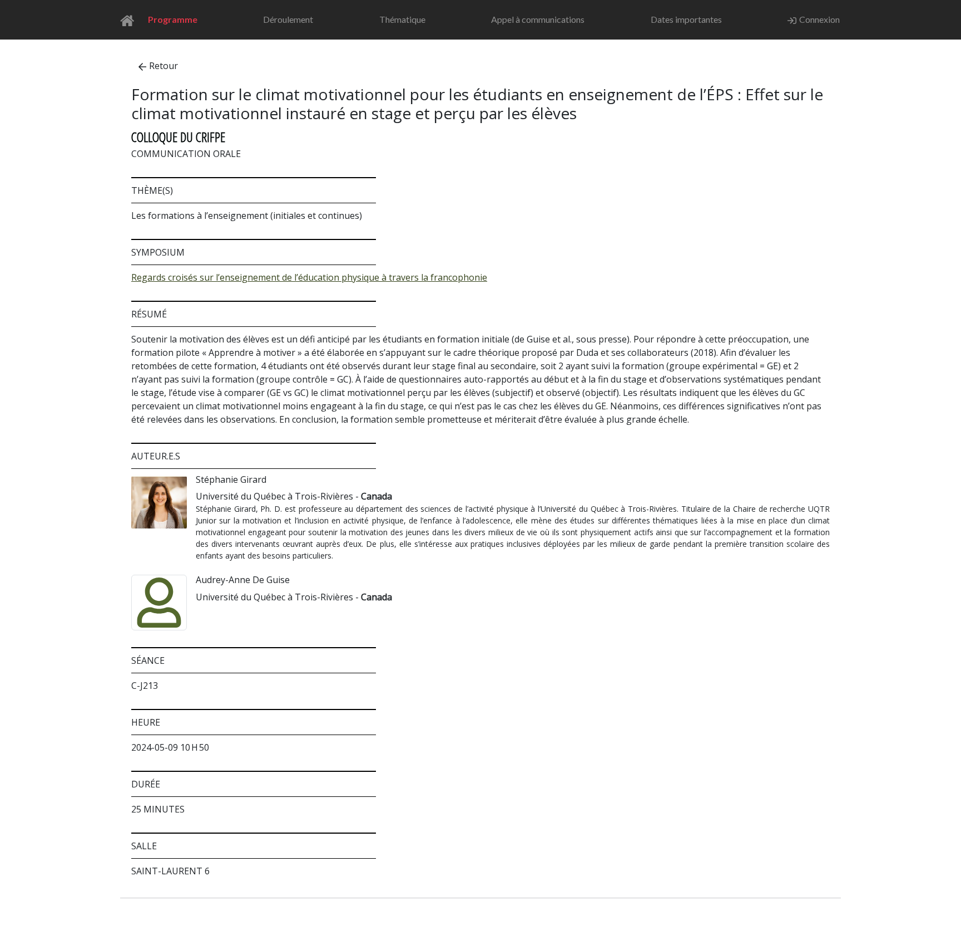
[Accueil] (130, 20)
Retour (163, 66)
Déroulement (288, 19)
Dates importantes (686, 19)
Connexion (819, 19)
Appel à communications (537, 19)
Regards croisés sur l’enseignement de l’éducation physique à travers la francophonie (309, 277)
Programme (172, 19)
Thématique (402, 19)
